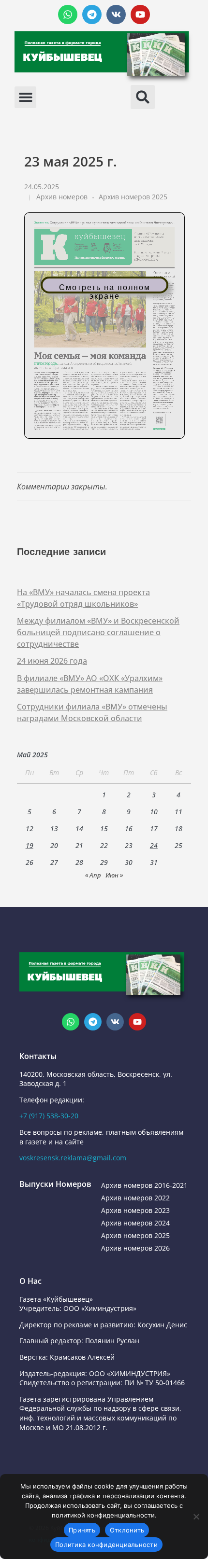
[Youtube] (140, 14)
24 (154, 845)
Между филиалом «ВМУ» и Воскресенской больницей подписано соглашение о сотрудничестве (98, 632)
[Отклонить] (196, 1516)
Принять (82, 1530)
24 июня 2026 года (52, 660)
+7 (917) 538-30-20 (48, 1115)
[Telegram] (92, 14)
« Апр (93, 875)
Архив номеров (62, 196)
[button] (25, 97)
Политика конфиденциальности (106, 1544)
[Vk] (116, 14)
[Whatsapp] (67, 14)
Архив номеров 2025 (133, 196)
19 (29, 845)
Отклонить (127, 1530)
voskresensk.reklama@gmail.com (72, 1157)
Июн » (114, 875)
